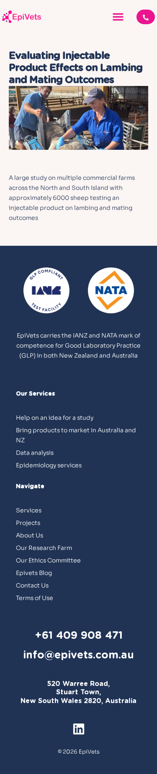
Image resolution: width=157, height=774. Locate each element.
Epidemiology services (49, 465)
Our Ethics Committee (48, 560)
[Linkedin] (78, 729)
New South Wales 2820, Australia (78, 701)
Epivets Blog (34, 573)
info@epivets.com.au (78, 655)
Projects (28, 523)
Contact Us (32, 585)
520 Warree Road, (78, 684)
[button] (118, 16)
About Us (29, 535)
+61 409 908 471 (79, 635)
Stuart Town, (78, 692)
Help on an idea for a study (54, 417)
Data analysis (35, 452)
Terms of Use (34, 598)
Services (28, 510)
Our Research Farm (44, 548)
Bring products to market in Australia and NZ (76, 435)
